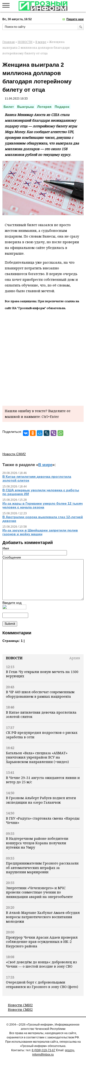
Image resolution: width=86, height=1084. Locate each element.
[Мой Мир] (40, 433)
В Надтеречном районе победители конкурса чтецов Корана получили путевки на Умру (37, 843)
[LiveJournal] (46, 433)
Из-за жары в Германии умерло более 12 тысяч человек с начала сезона (42, 505)
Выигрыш (25, 107)
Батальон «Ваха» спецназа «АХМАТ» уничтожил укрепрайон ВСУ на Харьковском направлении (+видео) (37, 757)
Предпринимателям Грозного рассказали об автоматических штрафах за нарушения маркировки (42, 867)
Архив (74, 658)
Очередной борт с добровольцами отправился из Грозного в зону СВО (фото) (42, 984)
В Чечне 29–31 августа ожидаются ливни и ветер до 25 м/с (43, 779)
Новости (14, 658)
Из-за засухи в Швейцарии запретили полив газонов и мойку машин (40, 532)
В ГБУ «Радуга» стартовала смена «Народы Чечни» (43, 820)
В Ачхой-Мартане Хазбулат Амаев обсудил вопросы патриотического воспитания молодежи (43, 917)
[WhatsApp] (60, 433)
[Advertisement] (43, 357)
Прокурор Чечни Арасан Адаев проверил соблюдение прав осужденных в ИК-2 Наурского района (42, 941)
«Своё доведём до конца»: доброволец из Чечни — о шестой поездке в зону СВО (41, 964)
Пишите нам (75, 19)
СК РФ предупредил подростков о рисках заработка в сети (41, 734)
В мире (40, 42)
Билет (9, 107)
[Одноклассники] (33, 433)
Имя (5, 548)
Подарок (62, 107)
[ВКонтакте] (26, 433)
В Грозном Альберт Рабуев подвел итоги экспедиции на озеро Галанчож (41, 800)
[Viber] (53, 433)
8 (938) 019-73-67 (43, 1050)
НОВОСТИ (25, 42)
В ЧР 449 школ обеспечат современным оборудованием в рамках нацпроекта (40, 694)
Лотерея (44, 107)
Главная (8, 42)
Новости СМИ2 (20, 1005)
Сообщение (11, 557)
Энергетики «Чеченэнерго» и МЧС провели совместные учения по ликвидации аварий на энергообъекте (39, 892)
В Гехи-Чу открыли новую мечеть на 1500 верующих (42, 673)
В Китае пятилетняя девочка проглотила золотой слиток (41, 714)
